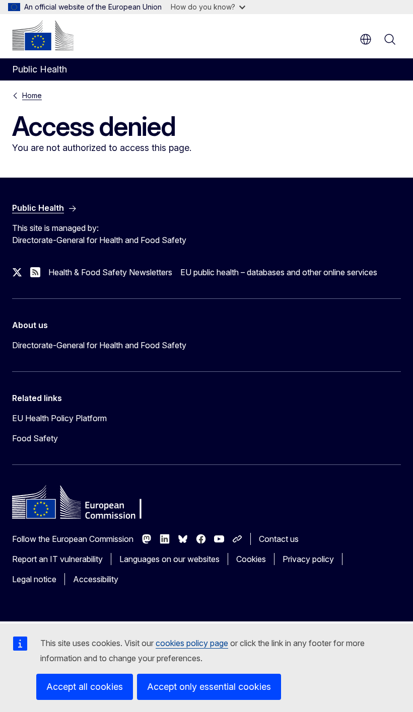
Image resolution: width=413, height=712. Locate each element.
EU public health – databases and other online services (278, 272)
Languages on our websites (169, 559)
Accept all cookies (84, 686)
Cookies (251, 559)
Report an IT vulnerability (57, 559)
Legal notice (34, 579)
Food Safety (35, 438)
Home (32, 95)
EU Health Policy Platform (59, 418)
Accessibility (95, 579)
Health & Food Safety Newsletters (110, 272)
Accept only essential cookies (209, 686)
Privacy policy (308, 559)
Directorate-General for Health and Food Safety (99, 345)
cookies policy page (192, 643)
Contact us (279, 539)
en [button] (366, 39)
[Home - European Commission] (43, 35)
